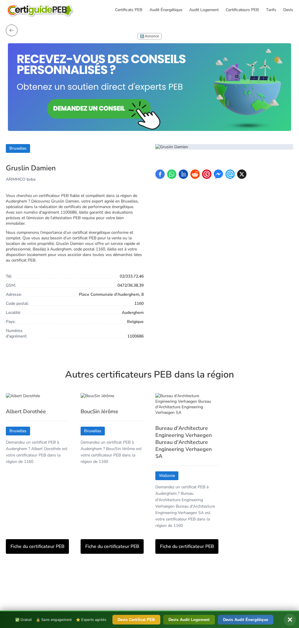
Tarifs (271, 10)
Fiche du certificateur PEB (38, 546)
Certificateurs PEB (242, 10)
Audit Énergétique (166, 10)
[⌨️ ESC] (12, 30)
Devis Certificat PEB (136, 619)
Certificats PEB (128, 10)
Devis (288, 10)
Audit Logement (204, 10)
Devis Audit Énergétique (245, 619)
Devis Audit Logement (189, 619)
